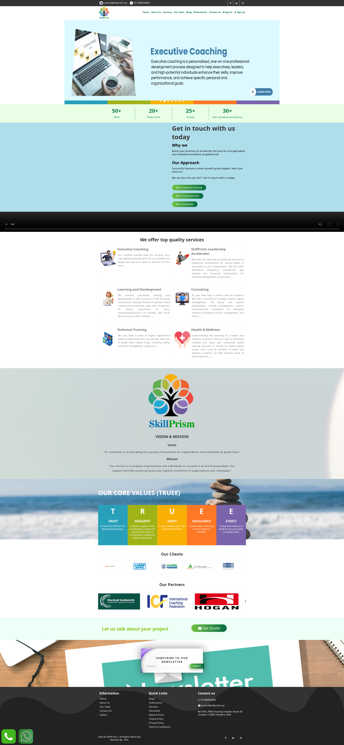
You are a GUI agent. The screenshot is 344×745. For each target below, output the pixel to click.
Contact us (215, 12)
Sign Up (240, 12)
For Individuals (186, 204)
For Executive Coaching (190, 187)
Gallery (103, 714)
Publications (200, 12)
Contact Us (106, 710)
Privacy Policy (156, 722)
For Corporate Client (188, 195)
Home (146, 12)
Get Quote (211, 628)
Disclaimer (155, 710)
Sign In (228, 12)
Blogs (189, 12)
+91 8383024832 (141, 2)
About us (156, 12)
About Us (105, 702)
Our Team (179, 12)
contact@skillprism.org (115, 2)
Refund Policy (156, 714)
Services (153, 706)
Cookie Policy (156, 718)
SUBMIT (197, 666)
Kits (126, 739)
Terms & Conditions (160, 726)
